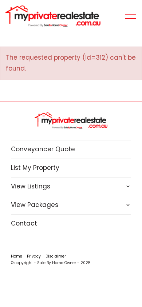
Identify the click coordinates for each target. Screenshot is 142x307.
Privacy (34, 256)
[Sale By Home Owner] (52, 16)
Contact (24, 223)
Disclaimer (56, 256)
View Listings (30, 186)
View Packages (34, 204)
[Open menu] (131, 16)
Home (16, 256)
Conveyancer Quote (43, 149)
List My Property (35, 167)
